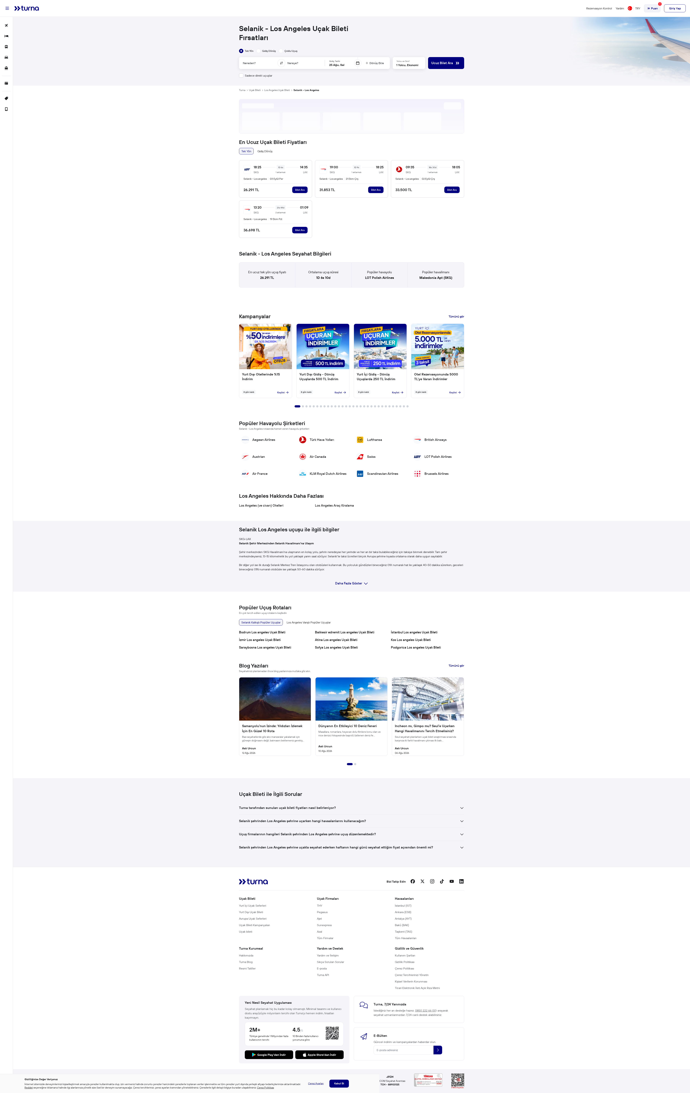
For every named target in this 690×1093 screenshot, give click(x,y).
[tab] (246, 51)
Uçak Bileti (255, 90)
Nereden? (249, 63)
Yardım (620, 8)
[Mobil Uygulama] (6, 109)
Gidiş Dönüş (264, 151)
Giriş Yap (675, 8)
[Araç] (6, 57)
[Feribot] (6, 68)
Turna (242, 90)
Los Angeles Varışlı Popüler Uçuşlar (309, 622)
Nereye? (292, 63)
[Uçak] (6, 25)
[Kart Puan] (6, 83)
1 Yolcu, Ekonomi (407, 65)
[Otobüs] (6, 47)
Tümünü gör (456, 316)
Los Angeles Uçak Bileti (277, 90)
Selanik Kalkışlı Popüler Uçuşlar (261, 622)
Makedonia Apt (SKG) (435, 278)
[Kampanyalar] (6, 98)
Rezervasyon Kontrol (599, 8)
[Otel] (6, 36)
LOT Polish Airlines (379, 278)
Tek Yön (246, 151)
